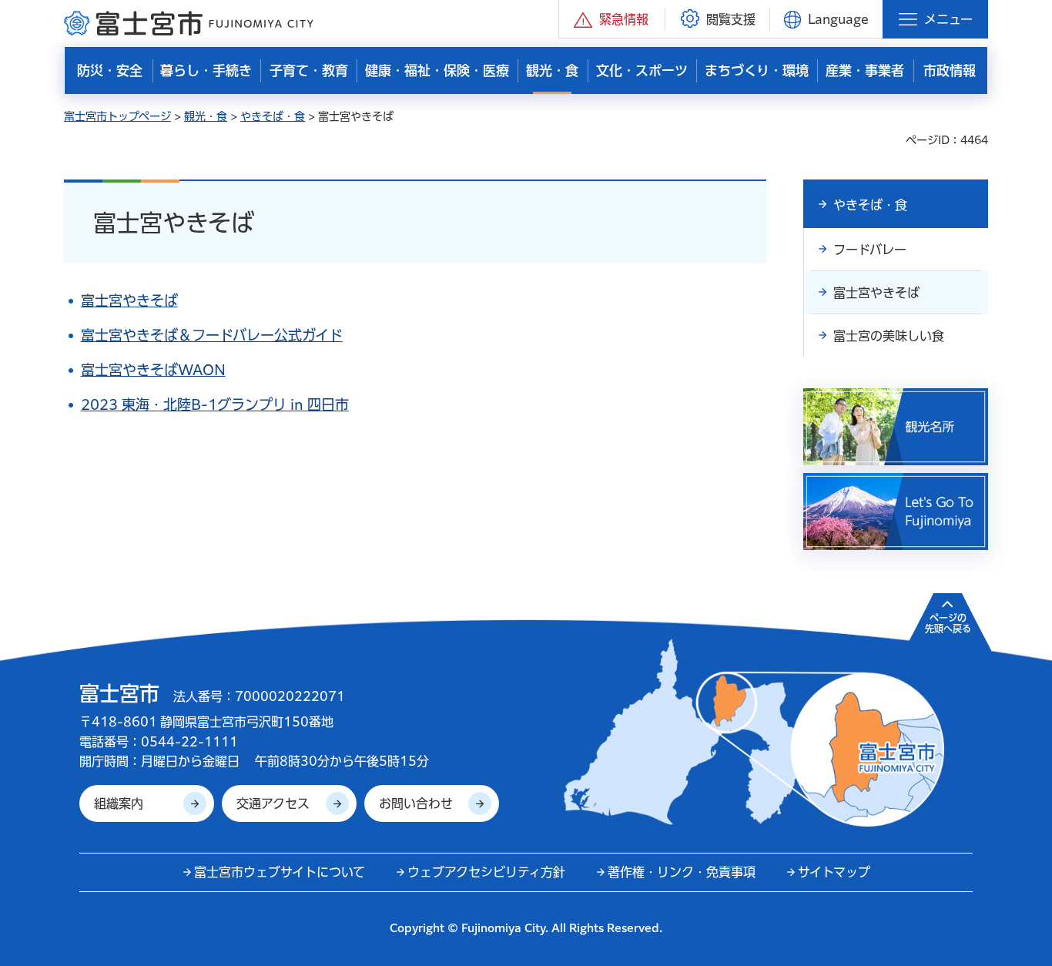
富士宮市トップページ (117, 116)
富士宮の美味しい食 (888, 336)
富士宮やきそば (129, 300)
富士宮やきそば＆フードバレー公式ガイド (212, 335)
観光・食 (205, 116)
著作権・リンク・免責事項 (681, 872)
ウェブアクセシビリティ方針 (486, 872)
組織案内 (118, 803)
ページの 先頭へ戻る (948, 623)
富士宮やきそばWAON (153, 370)
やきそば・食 (272, 116)
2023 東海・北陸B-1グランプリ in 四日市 (215, 404)
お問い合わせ (416, 803)
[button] (612, 19)
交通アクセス (273, 803)
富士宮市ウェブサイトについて (279, 872)
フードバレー (869, 249)
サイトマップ (834, 872)
